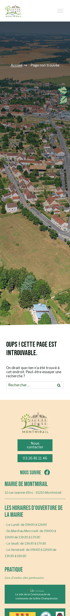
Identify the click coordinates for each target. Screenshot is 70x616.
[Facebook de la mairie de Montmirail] (25, 11)
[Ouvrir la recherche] (45, 11)
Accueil (16, 65)
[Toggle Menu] (60, 11)
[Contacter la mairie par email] (35, 11)
